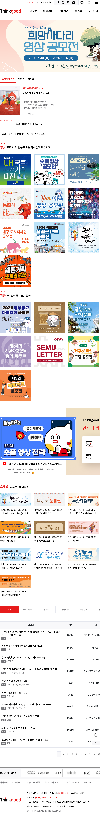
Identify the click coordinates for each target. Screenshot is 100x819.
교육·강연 (63, 11)
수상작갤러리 (8, 79)
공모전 (33, 11)
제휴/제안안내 (73, 782)
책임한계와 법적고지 (53, 782)
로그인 (39, 2)
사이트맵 (87, 782)
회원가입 (48, 2)
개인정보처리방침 (32, 782)
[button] (61, 67)
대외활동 (47, 11)
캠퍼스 (21, 79)
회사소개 (4, 782)
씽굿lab (78, 11)
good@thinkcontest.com (46, 797)
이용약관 (16, 782)
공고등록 (30, 2)
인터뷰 (31, 79)
